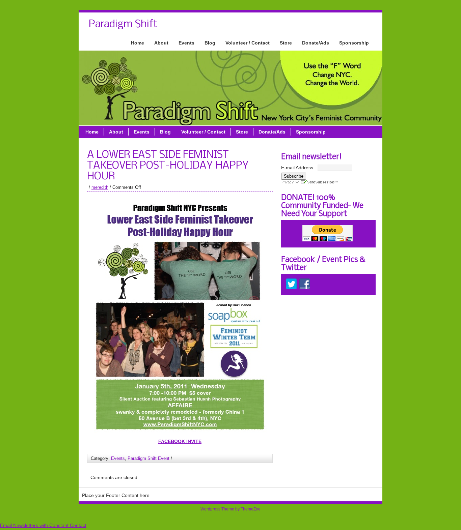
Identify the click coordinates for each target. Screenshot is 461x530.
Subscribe (293, 176)
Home (137, 43)
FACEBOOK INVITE (179, 441)
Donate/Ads (315, 43)
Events (186, 43)
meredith (99, 187)
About (161, 43)
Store (286, 43)
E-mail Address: (298, 167)
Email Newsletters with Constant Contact (43, 525)
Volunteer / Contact (247, 43)
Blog (210, 43)
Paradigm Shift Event (148, 458)
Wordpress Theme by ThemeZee (230, 509)
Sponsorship (354, 43)
